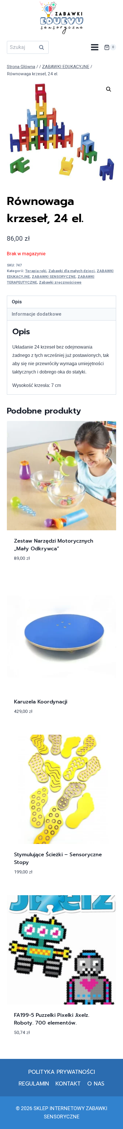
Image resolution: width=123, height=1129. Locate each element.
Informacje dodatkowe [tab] (36, 314)
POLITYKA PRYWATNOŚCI (61, 1072)
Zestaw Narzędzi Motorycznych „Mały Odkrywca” (53, 545)
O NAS (95, 1083)
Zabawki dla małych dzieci (71, 271)
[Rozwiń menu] (94, 47)
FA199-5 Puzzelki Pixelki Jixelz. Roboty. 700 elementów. (51, 1019)
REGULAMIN (34, 1083)
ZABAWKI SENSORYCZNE (54, 276)
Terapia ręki (35, 271)
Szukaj (43, 47)
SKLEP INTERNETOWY (59, 1108)
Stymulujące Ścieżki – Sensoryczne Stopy (58, 858)
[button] (109, 89)
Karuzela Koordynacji (40, 702)
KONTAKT (68, 1083)
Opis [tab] (17, 302)
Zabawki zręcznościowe (60, 282)
